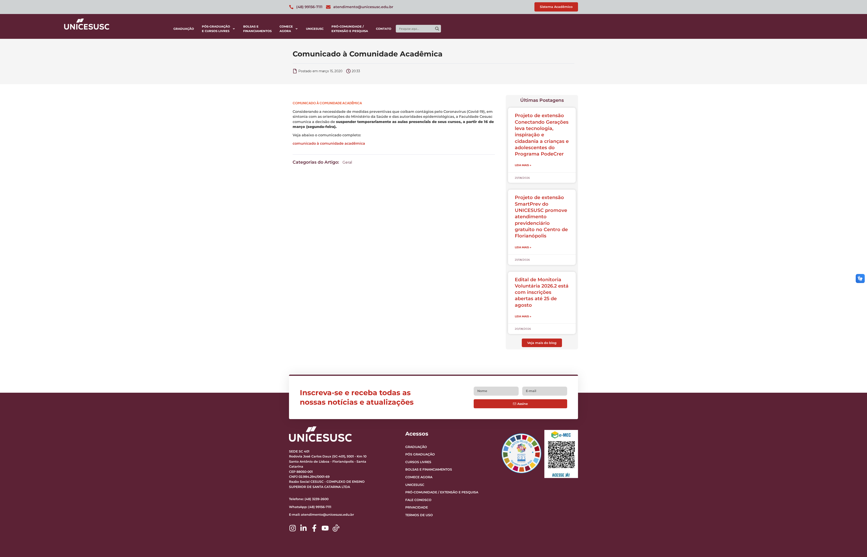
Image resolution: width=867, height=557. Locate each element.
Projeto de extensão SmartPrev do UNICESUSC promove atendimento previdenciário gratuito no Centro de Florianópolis (541, 217)
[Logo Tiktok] (336, 528)
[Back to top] (854, 525)
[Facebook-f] (314, 528)
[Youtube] (325, 528)
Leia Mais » (523, 165)
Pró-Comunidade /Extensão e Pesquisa (349, 29)
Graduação (183, 28)
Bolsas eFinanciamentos (257, 29)
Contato (383, 28)
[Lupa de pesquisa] (437, 28)
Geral (347, 162)
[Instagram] (292, 528)
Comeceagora (286, 29)
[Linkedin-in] (303, 528)
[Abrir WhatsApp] (855, 545)
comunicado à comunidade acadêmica (329, 143)
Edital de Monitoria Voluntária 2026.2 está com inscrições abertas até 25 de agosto (542, 292)
